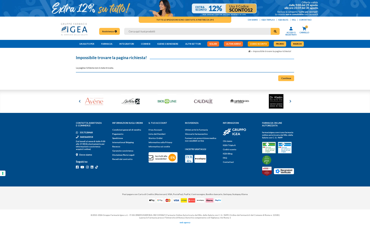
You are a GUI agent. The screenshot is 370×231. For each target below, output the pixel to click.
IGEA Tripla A (229, 145)
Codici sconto (229, 149)
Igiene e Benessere (167, 43)
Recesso (116, 146)
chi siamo (253, 20)
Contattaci (228, 162)
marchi (297, 43)
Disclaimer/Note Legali (123, 155)
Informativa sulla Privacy (160, 142)
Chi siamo (227, 141)
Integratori (126, 43)
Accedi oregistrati (291, 33)
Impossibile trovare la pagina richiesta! (272, 51)
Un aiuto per (86, 43)
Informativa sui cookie (159, 146)
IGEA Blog (227, 153)
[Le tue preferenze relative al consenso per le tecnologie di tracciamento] (2, 173)
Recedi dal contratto (122, 159)
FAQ (225, 158)
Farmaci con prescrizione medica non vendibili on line (200, 139)
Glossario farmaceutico (196, 134)
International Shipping (123, 142)
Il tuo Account (155, 130)
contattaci (305, 20)
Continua (286, 78)
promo (280, 43)
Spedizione (117, 138)
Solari (213, 43)
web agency (185, 222)
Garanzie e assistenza (122, 150)
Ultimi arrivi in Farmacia (196, 130)
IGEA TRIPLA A (268, 20)
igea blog (283, 20)
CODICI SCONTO (258, 43)
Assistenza (108, 31)
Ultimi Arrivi (233, 43)
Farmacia (106, 43)
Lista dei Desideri (157, 134)
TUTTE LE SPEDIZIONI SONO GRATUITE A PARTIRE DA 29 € (185, 20)
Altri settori (193, 43)
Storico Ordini (155, 138)
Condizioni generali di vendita (126, 130)
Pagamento (117, 134)
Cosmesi (145, 43)
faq (294, 20)
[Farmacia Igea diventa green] (266, 160)
